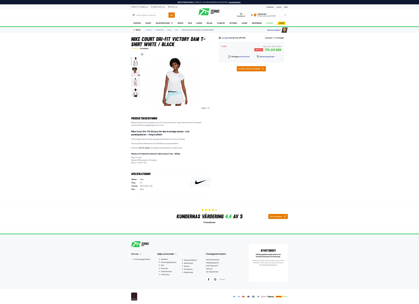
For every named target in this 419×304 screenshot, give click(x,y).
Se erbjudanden (235, 2)
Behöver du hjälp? (273, 30)
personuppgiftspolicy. (269, 265)
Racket (148, 23)
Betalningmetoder (267, 56)
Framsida (137, 23)
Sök (171, 15)
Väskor (180, 23)
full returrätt (245, 56)
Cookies (222, 279)
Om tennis (233, 23)
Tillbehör (221, 23)
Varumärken (257, 23)
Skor (190, 23)
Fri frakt (225, 38)
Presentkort (270, 7)
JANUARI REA (159, 30)
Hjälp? (286, 7)
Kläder (199, 23)
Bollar (209, 23)
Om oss (278, 7)
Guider (244, 23)
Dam (176, 30)
